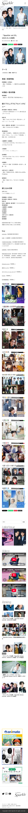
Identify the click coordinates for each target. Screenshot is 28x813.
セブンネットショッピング (9, 272)
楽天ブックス (5, 268)
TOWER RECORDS (6, 242)
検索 (24, 522)
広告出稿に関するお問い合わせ (8, 805)
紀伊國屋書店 (5, 279)
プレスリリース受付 (6, 804)
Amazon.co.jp (6, 264)
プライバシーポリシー (6, 807)
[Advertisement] (14, 713)
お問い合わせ (14, 804)
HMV (3, 238)
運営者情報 (18, 805)
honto (3, 275)
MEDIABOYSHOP (6, 253)
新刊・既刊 (15, 40)
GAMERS (4, 250)
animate (4, 234)
